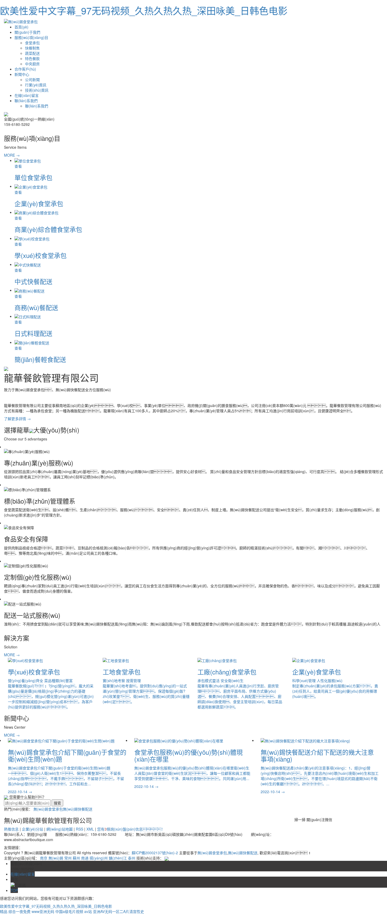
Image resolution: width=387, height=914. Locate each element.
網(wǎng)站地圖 (59, 829)
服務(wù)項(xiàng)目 (31, 37)
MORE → (12, 155)
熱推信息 (11, 829)
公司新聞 (32, 79)
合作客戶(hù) (25, 69)
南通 (84, 858)
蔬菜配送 (32, 53)
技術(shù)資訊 (36, 90)
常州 (68, 858)
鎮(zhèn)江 (118, 858)
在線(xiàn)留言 (26, 95)
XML (90, 829)
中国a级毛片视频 (69, 911)
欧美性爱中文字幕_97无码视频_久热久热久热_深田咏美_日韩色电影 (143, 10)
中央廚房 (32, 63)
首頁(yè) (21, 26)
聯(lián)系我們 (26, 100)
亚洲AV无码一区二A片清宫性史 (118, 911)
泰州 (131, 858)
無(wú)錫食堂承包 (48, 809)
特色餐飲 (32, 58)
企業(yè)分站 (32, 829)
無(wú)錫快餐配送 (77, 809)
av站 (88, 911)
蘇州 (76, 858)
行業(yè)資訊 (35, 84)
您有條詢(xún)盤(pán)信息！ (131, 829)
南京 (43, 858)
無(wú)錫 (55, 858)
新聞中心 (21, 74)
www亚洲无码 (43, 911)
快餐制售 (32, 48)
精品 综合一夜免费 (15, 911)
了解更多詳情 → (17, 418)
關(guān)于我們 (27, 32)
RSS (79, 829)
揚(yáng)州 (99, 858)
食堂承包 (32, 42)
